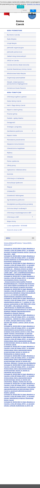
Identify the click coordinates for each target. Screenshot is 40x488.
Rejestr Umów (12, 135)
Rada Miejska (11, 39)
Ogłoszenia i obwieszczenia (16, 170)
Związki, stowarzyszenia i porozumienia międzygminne (17, 83)
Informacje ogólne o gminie (16, 97)
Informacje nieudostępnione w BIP (19, 213)
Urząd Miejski (12, 43)
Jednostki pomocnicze (14, 52)
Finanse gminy (12, 114)
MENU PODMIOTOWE (14, 30)
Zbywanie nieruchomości (15, 144)
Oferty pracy (11, 165)
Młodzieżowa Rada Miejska (16, 73)
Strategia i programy (14, 127)
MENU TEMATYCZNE (14, 92)
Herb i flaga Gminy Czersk (16, 105)
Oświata (10, 157)
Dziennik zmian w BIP (14, 230)
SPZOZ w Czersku (13, 60)
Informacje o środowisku (15, 178)
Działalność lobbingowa (15, 195)
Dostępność (11, 122)
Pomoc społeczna (13, 161)
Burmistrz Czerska (13, 35)
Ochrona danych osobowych (17, 208)
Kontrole (10, 174)
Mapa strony (11, 221)
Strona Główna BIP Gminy (13, 243)
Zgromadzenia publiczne (15, 200)
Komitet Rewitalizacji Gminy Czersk (19, 69)
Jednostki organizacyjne (15, 48)
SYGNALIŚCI (11, 191)
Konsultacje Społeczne (15, 183)
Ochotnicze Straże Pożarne (16, 88)
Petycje (9, 187)
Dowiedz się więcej (33, 4)
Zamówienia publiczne (15, 131)
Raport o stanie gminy (15, 110)
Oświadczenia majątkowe (16, 148)
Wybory (9, 153)
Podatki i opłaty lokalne (15, 118)
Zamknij (20, 7)
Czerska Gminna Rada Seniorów (18, 65)
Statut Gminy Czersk (14, 101)
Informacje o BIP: (13, 217)
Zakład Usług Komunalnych (16, 56)
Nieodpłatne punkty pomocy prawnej (20, 204)
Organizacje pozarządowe (16, 78)
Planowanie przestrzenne (16, 140)
